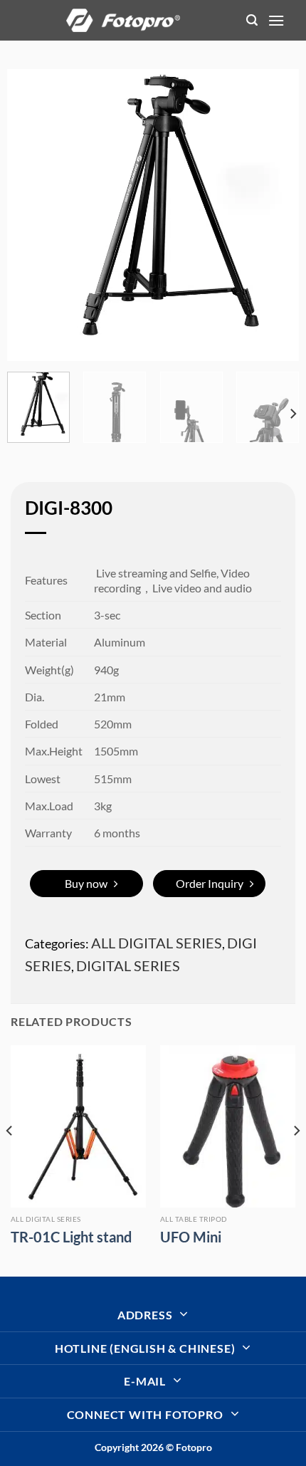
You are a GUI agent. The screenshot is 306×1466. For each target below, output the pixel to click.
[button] (252, 20)
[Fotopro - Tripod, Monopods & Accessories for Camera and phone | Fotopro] (123, 20)
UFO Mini (190, 1236)
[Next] (275, 215)
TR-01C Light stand (71, 1236)
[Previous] (30, 215)
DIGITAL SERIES (128, 965)
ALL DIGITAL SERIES (156, 942)
